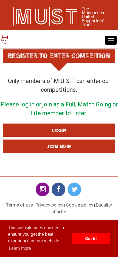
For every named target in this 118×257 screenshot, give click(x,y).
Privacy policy (49, 205)
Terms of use (19, 205)
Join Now (59, 146)
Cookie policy (79, 205)
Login (59, 130)
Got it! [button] (91, 238)
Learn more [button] (20, 248)
